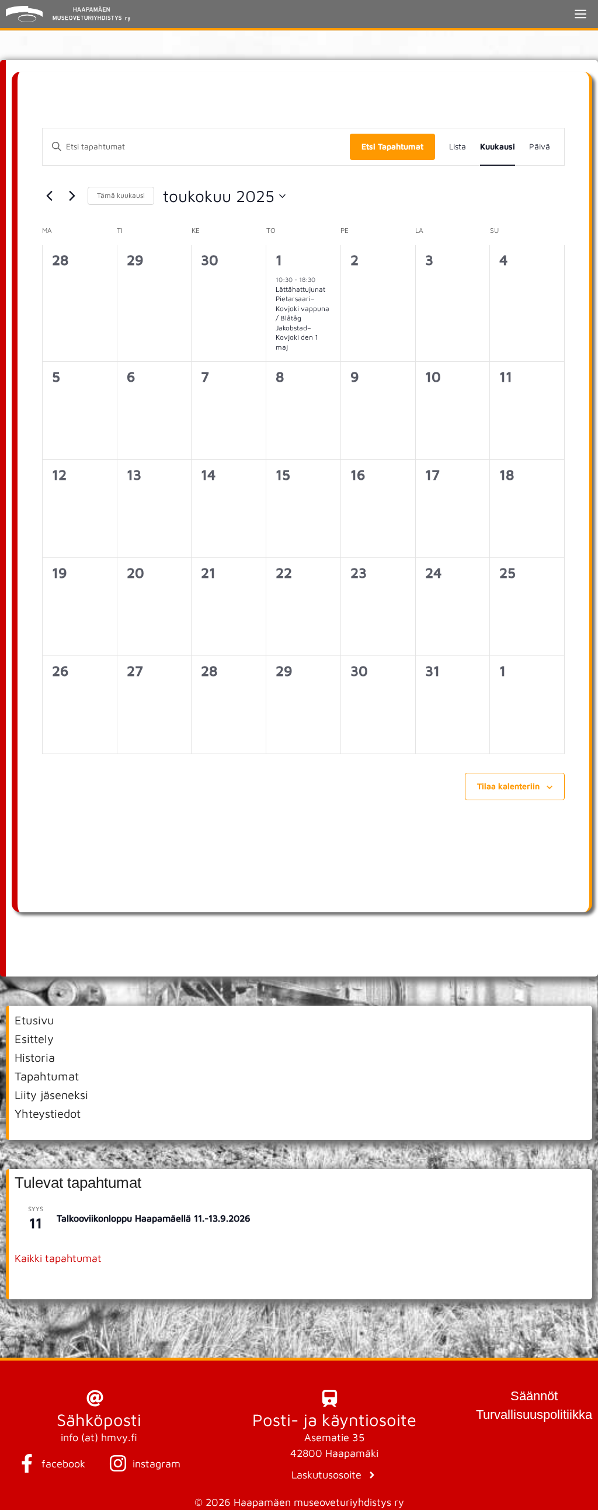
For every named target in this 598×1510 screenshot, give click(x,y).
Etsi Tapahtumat (392, 146)
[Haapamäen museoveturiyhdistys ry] (68, 14)
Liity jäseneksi (51, 1094)
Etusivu (34, 1020)
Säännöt (534, 1396)
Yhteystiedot (48, 1113)
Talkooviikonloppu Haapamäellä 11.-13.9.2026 (154, 1218)
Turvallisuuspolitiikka (534, 1414)
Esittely (34, 1038)
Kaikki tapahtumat (58, 1258)
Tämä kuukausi (121, 195)
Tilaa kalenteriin (508, 786)
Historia (35, 1057)
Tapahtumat (47, 1076)
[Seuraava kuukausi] (72, 196)
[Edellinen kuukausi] (49, 196)
